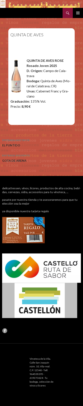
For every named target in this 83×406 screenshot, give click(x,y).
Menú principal (78, 13)
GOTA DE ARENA (16, 158)
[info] (23, 230)
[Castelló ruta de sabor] (41, 268)
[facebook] (4, 330)
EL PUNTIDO (16, 143)
